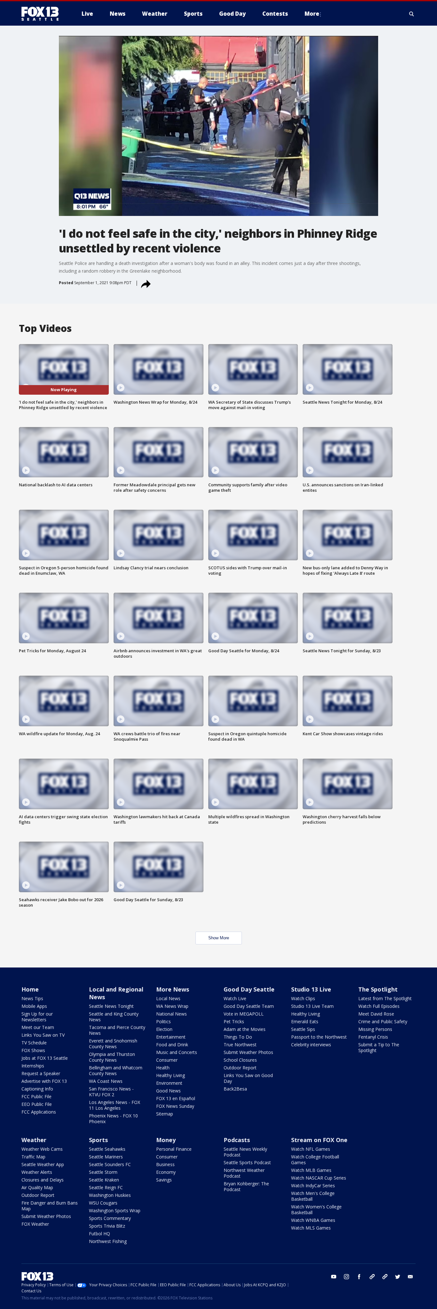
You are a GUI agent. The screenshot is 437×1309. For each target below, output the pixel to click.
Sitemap (164, 1114)
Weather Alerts (36, 1172)
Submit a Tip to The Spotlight (378, 1047)
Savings (164, 1180)
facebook (359, 1277)
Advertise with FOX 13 (44, 1081)
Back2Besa (235, 1089)
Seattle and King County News (114, 1017)
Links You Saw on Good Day (248, 1078)
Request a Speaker (40, 1073)
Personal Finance (174, 1149)
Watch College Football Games (315, 1159)
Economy (166, 1172)
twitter (398, 1277)
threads (385, 1277)
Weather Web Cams (42, 1149)
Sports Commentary (110, 1218)
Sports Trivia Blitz (107, 1226)
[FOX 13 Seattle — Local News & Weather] (42, 13)
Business (165, 1164)
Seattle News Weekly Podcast (245, 1152)
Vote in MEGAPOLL (244, 1014)
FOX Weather (35, 1224)
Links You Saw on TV (43, 1035)
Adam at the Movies (245, 1029)
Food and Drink (172, 1044)
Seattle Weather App (42, 1164)
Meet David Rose (376, 1014)
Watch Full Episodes (379, 1006)
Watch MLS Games (311, 1228)
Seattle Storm (103, 1172)
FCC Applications (38, 1112)
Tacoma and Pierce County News (117, 1030)
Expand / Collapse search (412, 14)
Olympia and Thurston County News (112, 1057)
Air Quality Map (37, 1187)
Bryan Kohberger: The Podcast (246, 1186)
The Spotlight (378, 989)
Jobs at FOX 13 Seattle (44, 1058)
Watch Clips (303, 998)
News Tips (32, 998)
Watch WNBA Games (313, 1220)
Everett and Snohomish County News (113, 1044)
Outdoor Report (240, 1068)
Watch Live (235, 998)
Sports (98, 1140)
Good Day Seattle (249, 989)
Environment (169, 1083)
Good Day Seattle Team (249, 1006)
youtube (334, 1277)
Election (164, 1029)
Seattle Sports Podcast (247, 1162)
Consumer (167, 1060)
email (410, 1277)
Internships (32, 1066)
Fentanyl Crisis (373, 1037)
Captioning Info (37, 1089)
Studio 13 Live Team (312, 1006)
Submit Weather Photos (248, 1052)
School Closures (240, 1060)
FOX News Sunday (175, 1106)
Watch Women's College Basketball (316, 1209)
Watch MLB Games (311, 1170)
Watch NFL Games (310, 1149)
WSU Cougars (103, 1203)
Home (30, 989)
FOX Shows (33, 1050)
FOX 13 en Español (175, 1098)
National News (171, 1014)
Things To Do (238, 1037)
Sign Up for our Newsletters (37, 1017)
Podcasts (237, 1140)
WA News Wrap (172, 1006)
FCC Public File (36, 1096)
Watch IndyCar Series (313, 1185)
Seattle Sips (303, 1029)
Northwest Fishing (108, 1241)
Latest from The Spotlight (385, 998)
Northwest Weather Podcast (244, 1173)
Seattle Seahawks (107, 1149)
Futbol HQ (99, 1234)
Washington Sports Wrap (114, 1210)
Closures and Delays (42, 1180)
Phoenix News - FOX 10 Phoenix (113, 1118)
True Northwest (240, 1044)
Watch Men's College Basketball (313, 1196)
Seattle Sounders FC (110, 1164)
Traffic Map (33, 1157)
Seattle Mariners (106, 1157)
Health (163, 1068)
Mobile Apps (34, 1006)
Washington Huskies (110, 1195)
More (312, 13)
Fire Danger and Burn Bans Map (49, 1206)
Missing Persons (375, 1029)
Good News (168, 1091)
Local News (168, 998)
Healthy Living (170, 1075)
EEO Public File (36, 1104)
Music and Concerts (176, 1052)
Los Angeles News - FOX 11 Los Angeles (114, 1105)
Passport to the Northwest (319, 1037)
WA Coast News (106, 1081)
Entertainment (171, 1037)
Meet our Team (37, 1027)
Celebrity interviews (311, 1044)
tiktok (372, 1277)
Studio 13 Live (311, 989)
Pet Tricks (234, 1021)
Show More (218, 937)
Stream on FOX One (319, 1140)
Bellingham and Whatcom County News (115, 1070)
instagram (346, 1277)
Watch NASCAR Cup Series (318, 1178)
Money (166, 1140)
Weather (33, 1140)
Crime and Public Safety (382, 1021)
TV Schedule (34, 1043)
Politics (163, 1021)
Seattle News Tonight (111, 1006)
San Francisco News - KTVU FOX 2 (111, 1092)
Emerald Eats (304, 1021)
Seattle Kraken (104, 1180)
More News (172, 989)
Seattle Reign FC (106, 1187)
